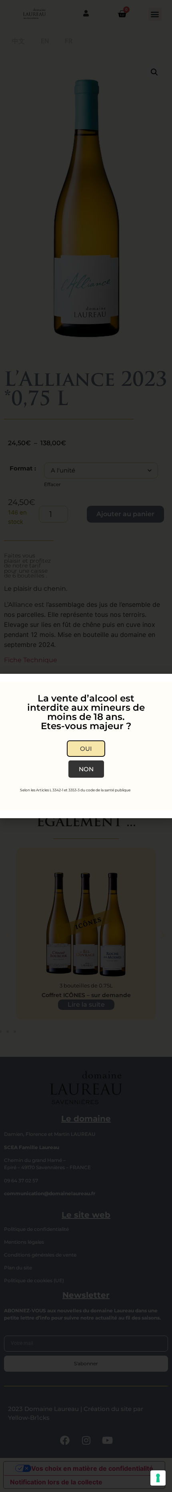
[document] (86, 746)
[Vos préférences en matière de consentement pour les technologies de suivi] (158, 1478)
